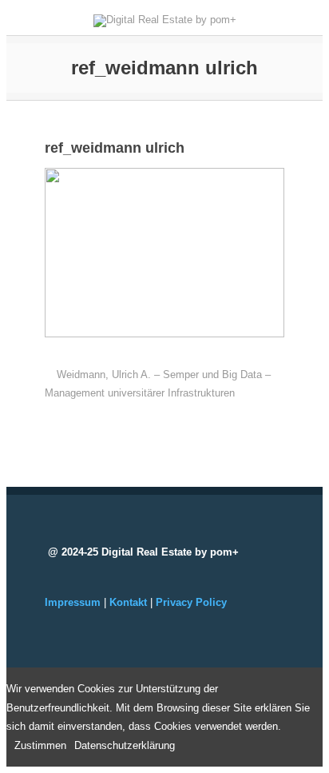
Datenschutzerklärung (124, 745)
